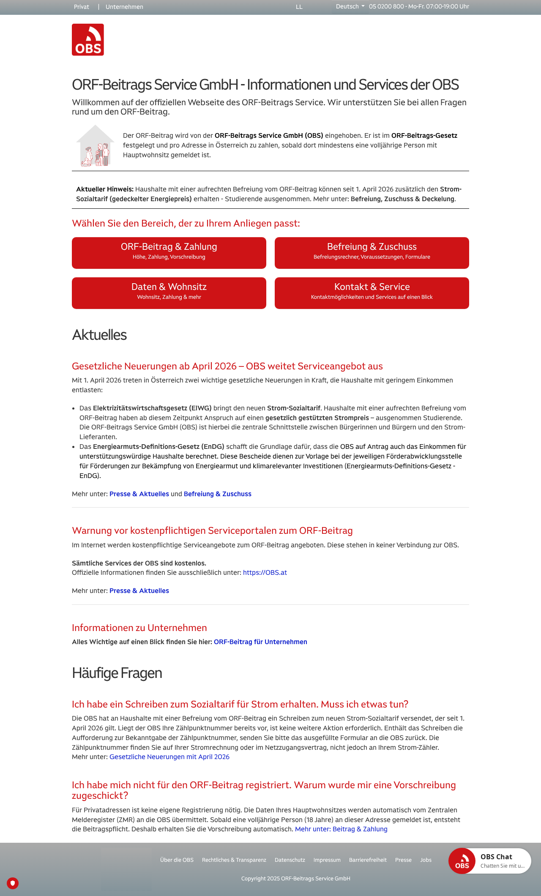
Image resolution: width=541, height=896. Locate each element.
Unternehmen (124, 7)
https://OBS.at (265, 572)
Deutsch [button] (348, 6)
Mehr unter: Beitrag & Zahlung (341, 829)
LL (299, 7)
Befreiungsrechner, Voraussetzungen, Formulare (372, 250)
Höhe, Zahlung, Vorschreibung (169, 250)
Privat (81, 7)
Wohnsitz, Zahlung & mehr (169, 290)
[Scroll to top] (522, 877)
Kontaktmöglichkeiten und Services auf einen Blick (372, 290)
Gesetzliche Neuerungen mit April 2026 (169, 756)
